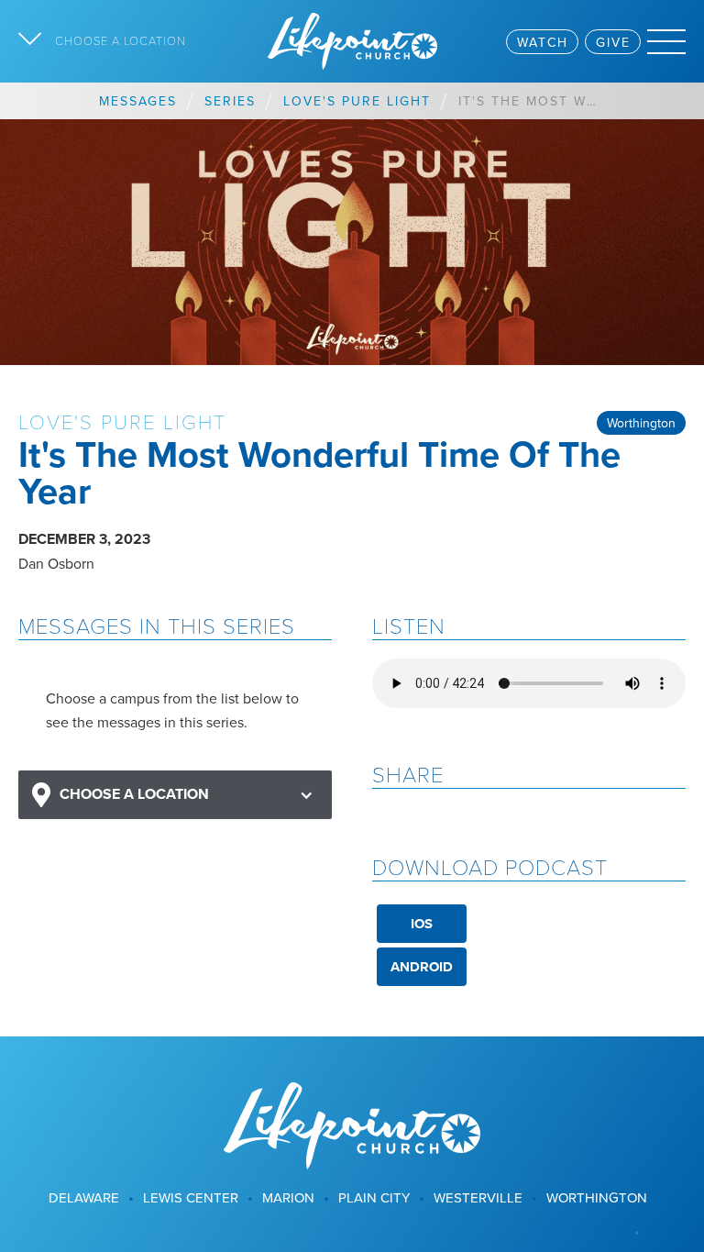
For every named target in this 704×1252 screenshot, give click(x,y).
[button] (175, 794)
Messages (138, 101)
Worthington (641, 423)
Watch (542, 42)
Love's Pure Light (357, 101)
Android (421, 967)
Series (230, 101)
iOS (422, 924)
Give (613, 42)
